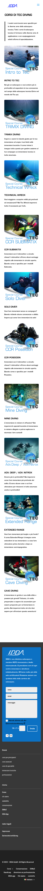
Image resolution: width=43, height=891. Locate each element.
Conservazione (21, 869)
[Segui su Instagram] (11, 735)
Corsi (9, 869)
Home (4, 792)
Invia (32, 728)
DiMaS (4, 810)
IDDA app (11, 876)
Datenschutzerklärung (10, 836)
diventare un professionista (24, 872)
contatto (5, 801)
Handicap (7, 872)
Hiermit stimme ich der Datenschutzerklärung (16, 722)
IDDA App (5, 814)
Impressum (6, 831)
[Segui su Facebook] (7, 735)
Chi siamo (21, 876)
